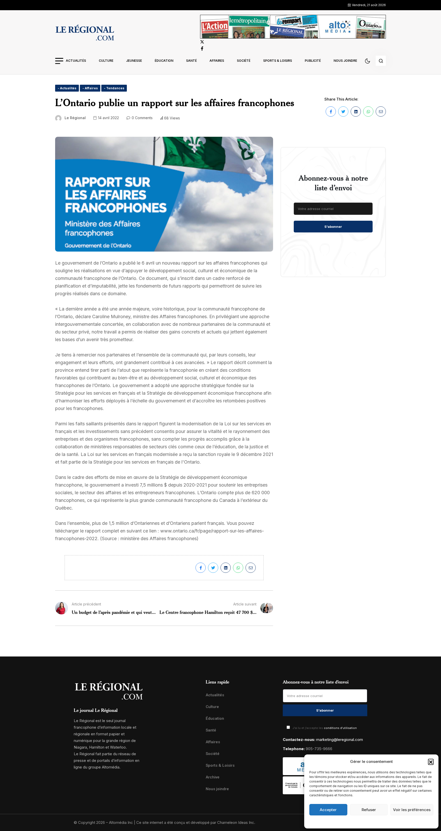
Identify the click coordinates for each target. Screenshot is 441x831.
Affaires (217, 61)
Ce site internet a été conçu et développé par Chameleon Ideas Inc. (195, 822)
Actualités (76, 61)
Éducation (164, 61)
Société (243, 61)
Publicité (313, 61)
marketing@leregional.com (339, 739)
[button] (430, 761)
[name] (84, 33)
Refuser (369, 809)
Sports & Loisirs (277, 61)
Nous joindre (345, 61)
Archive (212, 777)
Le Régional (75, 118)
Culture (106, 61)
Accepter (328, 809)
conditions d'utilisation (340, 728)
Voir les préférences (412, 809)
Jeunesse (134, 61)
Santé (191, 61)
